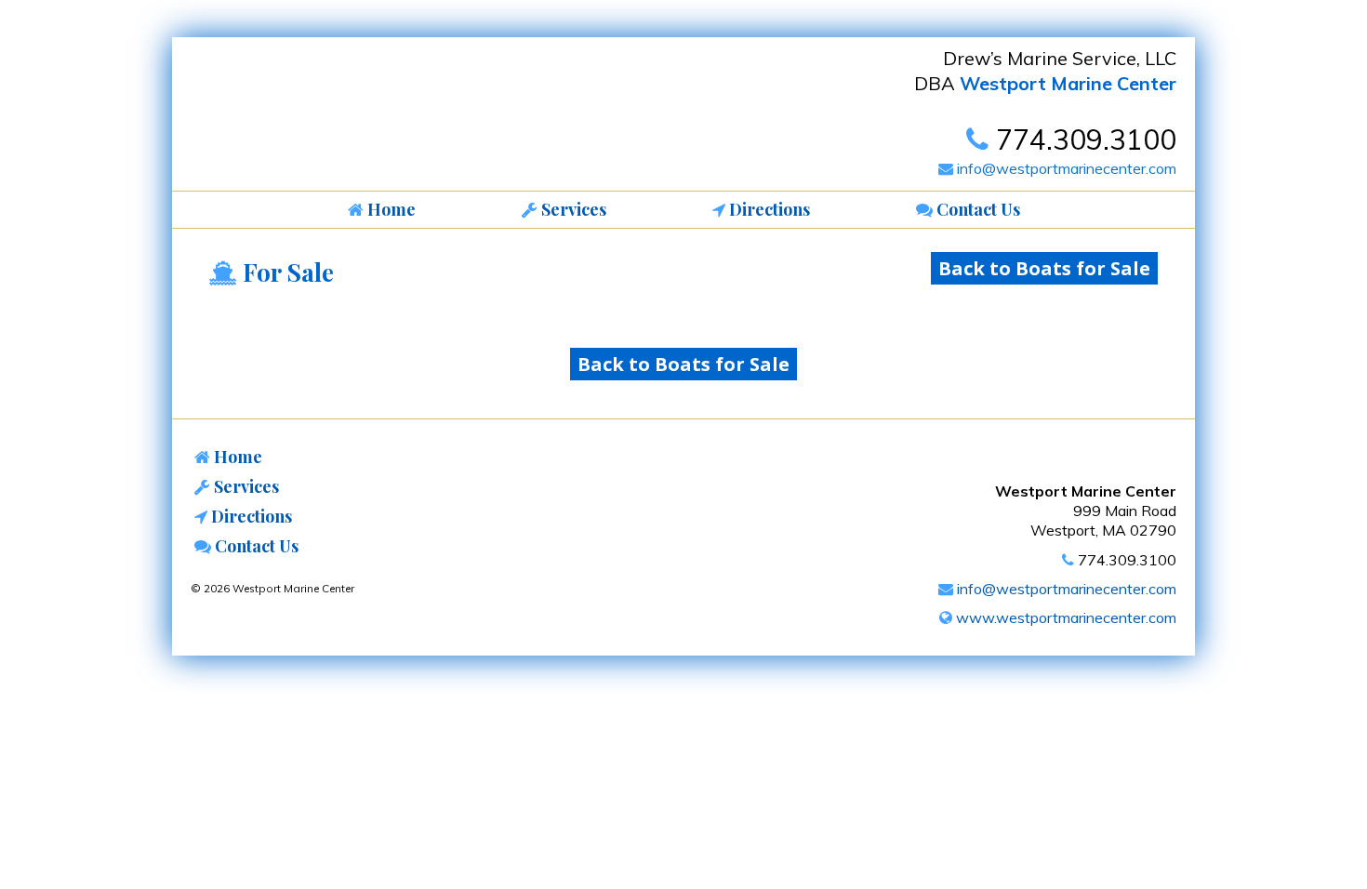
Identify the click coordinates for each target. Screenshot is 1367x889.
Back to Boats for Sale (1044, 268)
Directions (249, 516)
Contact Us (255, 546)
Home (236, 456)
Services (244, 486)
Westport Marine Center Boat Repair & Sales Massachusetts (325, 118)
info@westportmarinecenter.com (1064, 168)
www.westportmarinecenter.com (1064, 617)
